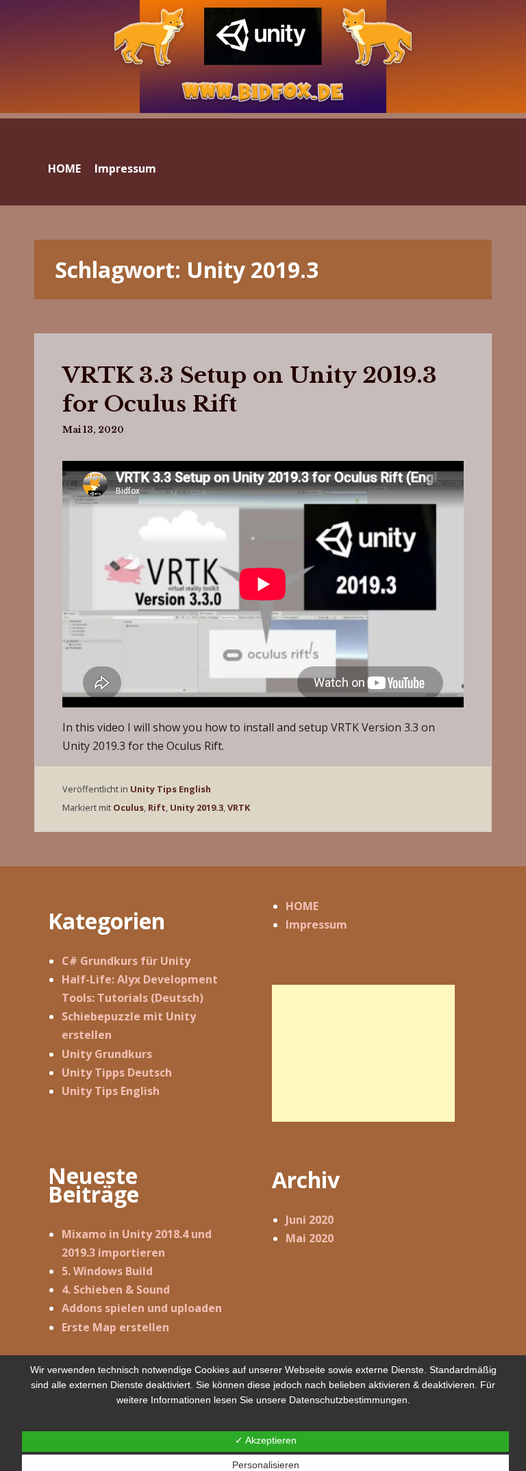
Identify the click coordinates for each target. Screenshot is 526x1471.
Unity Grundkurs (107, 1053)
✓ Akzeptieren (266, 1440)
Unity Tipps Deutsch (117, 1072)
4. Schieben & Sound (116, 1289)
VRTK (238, 807)
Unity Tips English (170, 789)
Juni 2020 (310, 1219)
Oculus (128, 807)
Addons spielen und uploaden (142, 1308)
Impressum (125, 168)
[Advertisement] (356, 1053)
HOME (64, 168)
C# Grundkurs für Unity (126, 960)
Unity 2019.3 (196, 807)
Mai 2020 (310, 1238)
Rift (157, 807)
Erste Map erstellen (115, 1327)
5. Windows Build (107, 1271)
